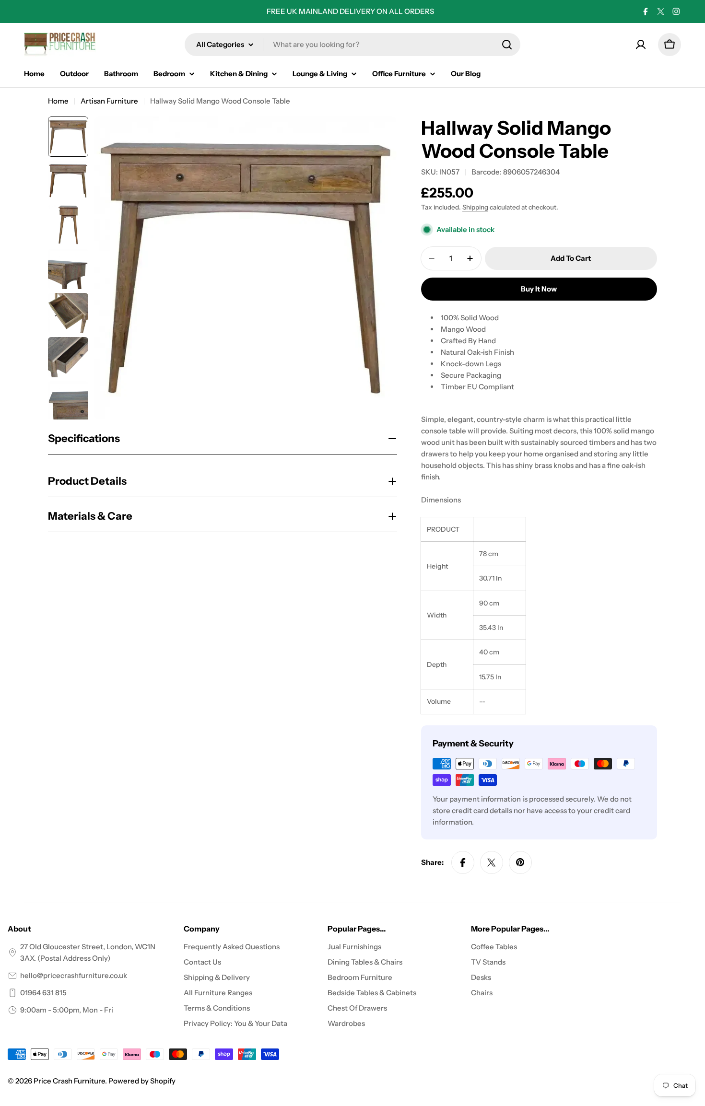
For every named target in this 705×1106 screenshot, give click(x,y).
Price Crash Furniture (69, 1080)
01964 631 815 (43, 992)
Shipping (475, 207)
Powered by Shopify (142, 1080)
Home (58, 100)
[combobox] (352, 44)
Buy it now (539, 288)
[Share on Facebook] (462, 862)
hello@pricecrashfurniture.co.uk (73, 975)
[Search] (507, 44)
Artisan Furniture (109, 100)
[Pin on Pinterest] (520, 862)
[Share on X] (491, 862)
